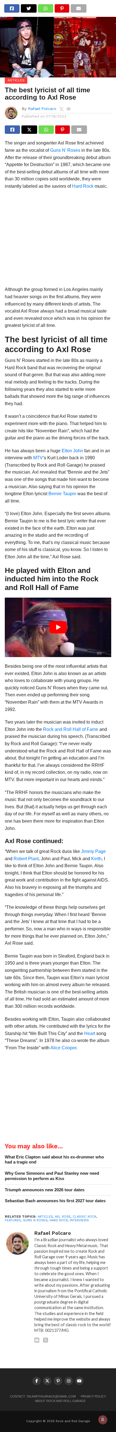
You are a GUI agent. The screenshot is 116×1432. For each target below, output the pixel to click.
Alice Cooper (63, 1047)
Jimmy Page (93, 851)
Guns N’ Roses (65, 150)
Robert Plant (26, 858)
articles (45, 1216)
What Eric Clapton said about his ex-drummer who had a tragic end (54, 1160)
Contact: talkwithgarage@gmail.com (43, 1396)
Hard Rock (82, 186)
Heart (89, 1033)
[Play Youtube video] (58, 627)
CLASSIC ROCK (84, 1216)
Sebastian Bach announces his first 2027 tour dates (55, 1200)
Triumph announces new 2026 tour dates (44, 1189)
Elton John (72, 450)
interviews (79, 1220)
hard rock (59, 1220)
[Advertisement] (58, 239)
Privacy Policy (93, 1396)
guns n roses (35, 1220)
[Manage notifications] (102, 1419)
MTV (38, 457)
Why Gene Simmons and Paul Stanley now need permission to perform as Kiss (52, 1176)
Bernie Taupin (62, 493)
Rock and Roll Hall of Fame (70, 729)
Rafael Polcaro (42, 108)
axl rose (63, 1216)
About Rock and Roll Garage (60, 1401)
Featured (13, 1220)
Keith (96, 858)
